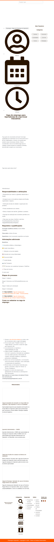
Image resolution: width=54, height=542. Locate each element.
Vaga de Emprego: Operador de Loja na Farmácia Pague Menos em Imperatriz (15, 481)
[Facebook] (41, 500)
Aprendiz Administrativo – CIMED (11, 429)
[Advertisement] (27, 14)
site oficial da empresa (15, 339)
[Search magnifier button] (43, 1)
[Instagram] (43, 500)
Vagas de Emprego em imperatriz (20, 28)
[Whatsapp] (45, 500)
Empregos (8, 28)
